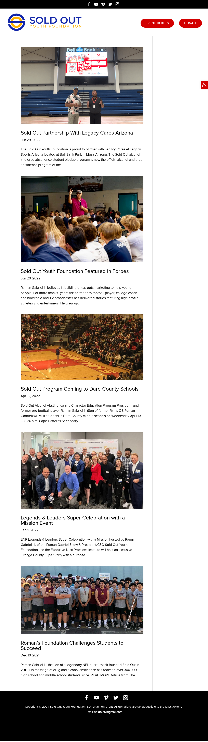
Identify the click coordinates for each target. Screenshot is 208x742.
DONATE (190, 23)
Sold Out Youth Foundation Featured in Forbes (75, 271)
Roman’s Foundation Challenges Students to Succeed (72, 645)
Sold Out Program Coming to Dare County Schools (80, 389)
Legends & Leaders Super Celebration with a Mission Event (73, 520)
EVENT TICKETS (157, 23)
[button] (204, 85)
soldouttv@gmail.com (108, 712)
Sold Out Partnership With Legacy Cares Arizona (77, 133)
